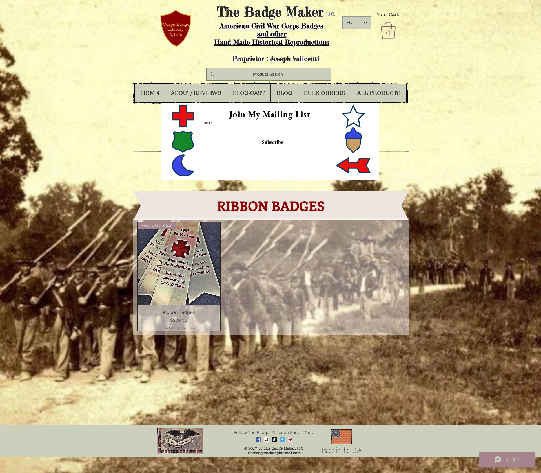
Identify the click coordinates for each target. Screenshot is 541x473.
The (228, 11)
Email (206, 122)
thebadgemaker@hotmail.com (274, 453)
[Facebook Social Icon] (258, 439)
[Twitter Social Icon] (282, 439)
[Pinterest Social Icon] (290, 439)
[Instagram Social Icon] (266, 439)
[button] (388, 30)
